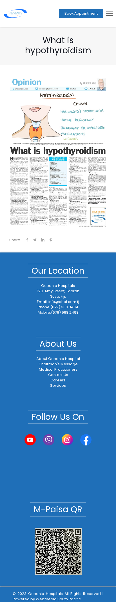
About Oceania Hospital (58, 358)
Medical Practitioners (58, 369)
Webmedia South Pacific (58, 599)
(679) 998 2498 (65, 312)
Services (58, 385)
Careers (58, 380)
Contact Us (58, 374)
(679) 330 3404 (64, 307)
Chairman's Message (58, 364)
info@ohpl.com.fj (63, 301)
